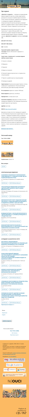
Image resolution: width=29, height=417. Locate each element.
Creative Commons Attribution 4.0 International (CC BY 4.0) (14, 353)
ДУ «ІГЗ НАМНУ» (12, 356)
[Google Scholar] (14, 365)
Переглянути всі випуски (7, 304)
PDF (4, 166)
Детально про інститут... (7, 128)
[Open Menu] (2, 1)
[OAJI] (14, 360)
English (3, 314)
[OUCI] (14, 381)
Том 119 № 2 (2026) (14, 330)
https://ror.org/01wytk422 (11, 109)
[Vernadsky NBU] (14, 375)
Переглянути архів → (14, 335)
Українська (4, 312)
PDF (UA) (5, 183)
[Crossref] (21, 370)
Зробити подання (7, 320)
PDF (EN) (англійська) (15, 183)
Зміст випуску (14, 333)
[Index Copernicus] (10, 370)
